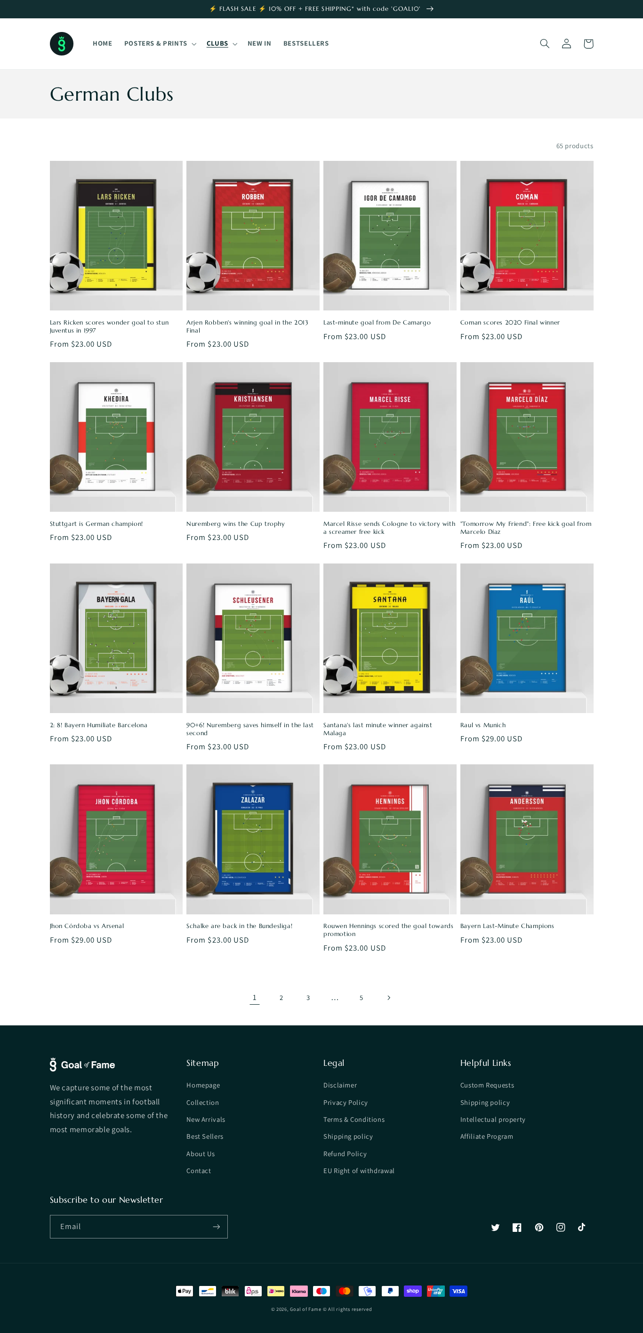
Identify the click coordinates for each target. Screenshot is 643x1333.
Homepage (203, 1084)
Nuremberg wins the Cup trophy (235, 524)
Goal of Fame (305, 1309)
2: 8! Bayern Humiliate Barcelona (99, 725)
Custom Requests (487, 1084)
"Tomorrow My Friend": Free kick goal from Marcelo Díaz (526, 528)
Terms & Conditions (354, 1119)
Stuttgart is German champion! (96, 524)
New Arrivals (205, 1119)
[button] (159, 43)
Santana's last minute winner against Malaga (378, 729)
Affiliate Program (487, 1136)
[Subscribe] (216, 1226)
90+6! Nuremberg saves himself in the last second (250, 729)
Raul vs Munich (483, 725)
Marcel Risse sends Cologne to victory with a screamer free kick (389, 528)
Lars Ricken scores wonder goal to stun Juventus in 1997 (109, 326)
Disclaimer (340, 1084)
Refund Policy (345, 1153)
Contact (198, 1170)
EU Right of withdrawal (359, 1170)
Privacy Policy (345, 1102)
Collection (202, 1102)
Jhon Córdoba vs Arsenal (87, 926)
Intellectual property (493, 1119)
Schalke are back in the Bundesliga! (239, 926)
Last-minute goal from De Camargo (377, 322)
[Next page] (388, 997)
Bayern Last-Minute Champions (507, 926)
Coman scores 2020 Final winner (510, 322)
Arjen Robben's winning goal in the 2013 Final (247, 326)
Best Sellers (205, 1136)
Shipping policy (348, 1136)
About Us (200, 1153)
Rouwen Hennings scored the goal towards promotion (388, 930)
